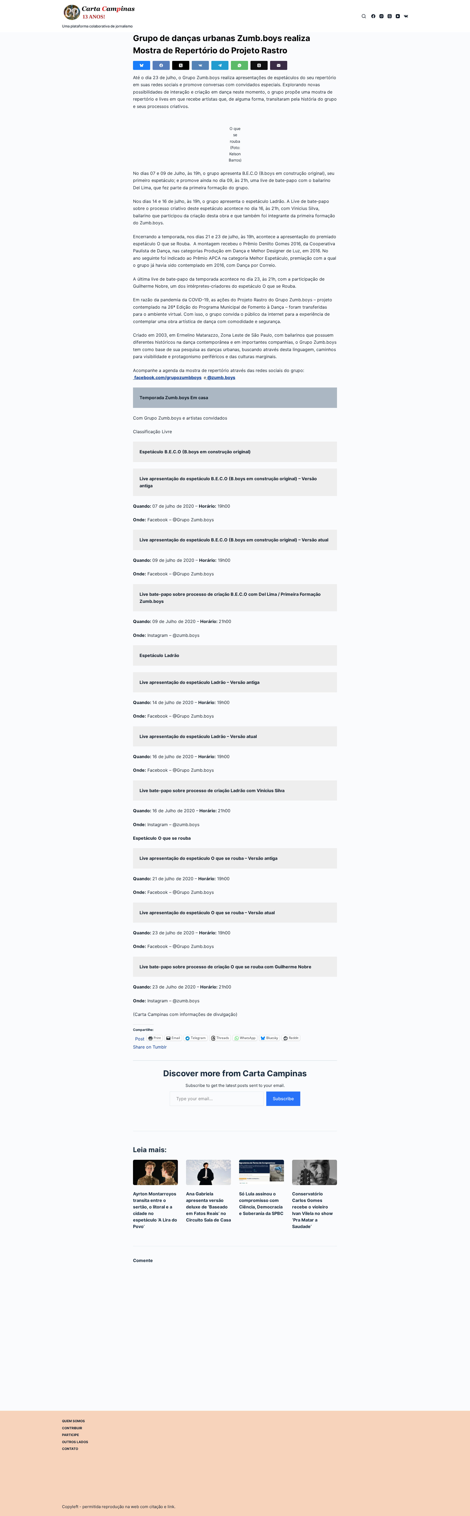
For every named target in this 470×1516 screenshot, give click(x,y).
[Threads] (390, 16)
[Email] (278, 65)
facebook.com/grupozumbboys (168, 377)
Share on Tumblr (150, 1046)
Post (139, 1038)
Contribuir (72, 1428)
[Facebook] (373, 16)
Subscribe (283, 1098)
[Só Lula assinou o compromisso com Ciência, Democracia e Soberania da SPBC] (261, 1172)
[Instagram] (381, 16)
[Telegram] (219, 65)
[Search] (364, 16)
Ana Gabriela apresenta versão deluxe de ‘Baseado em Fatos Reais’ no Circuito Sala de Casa (208, 1207)
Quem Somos (73, 1421)
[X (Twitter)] (180, 65)
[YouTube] (398, 16)
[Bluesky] (141, 65)
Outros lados (75, 1442)
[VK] (406, 16)
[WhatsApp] (239, 65)
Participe (70, 1435)
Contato (70, 1449)
